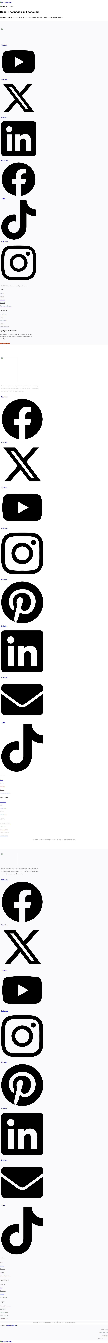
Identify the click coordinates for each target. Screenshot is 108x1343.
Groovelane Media (70, 839)
